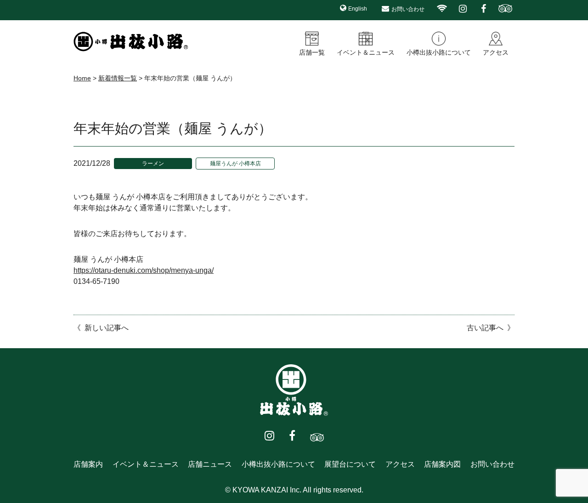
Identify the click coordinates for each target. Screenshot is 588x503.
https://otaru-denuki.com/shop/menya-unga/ (144, 270)
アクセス (496, 52)
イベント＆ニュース (366, 52)
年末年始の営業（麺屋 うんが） (173, 128)
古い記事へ (485, 328)
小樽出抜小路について (439, 52)
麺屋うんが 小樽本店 (235, 163)
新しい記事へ (107, 328)
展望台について (350, 464)
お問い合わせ (407, 9)
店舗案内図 (442, 464)
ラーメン (153, 163)
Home (82, 78)
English (357, 9)
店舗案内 (88, 464)
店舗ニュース (210, 464)
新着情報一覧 (117, 78)
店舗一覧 (312, 52)
